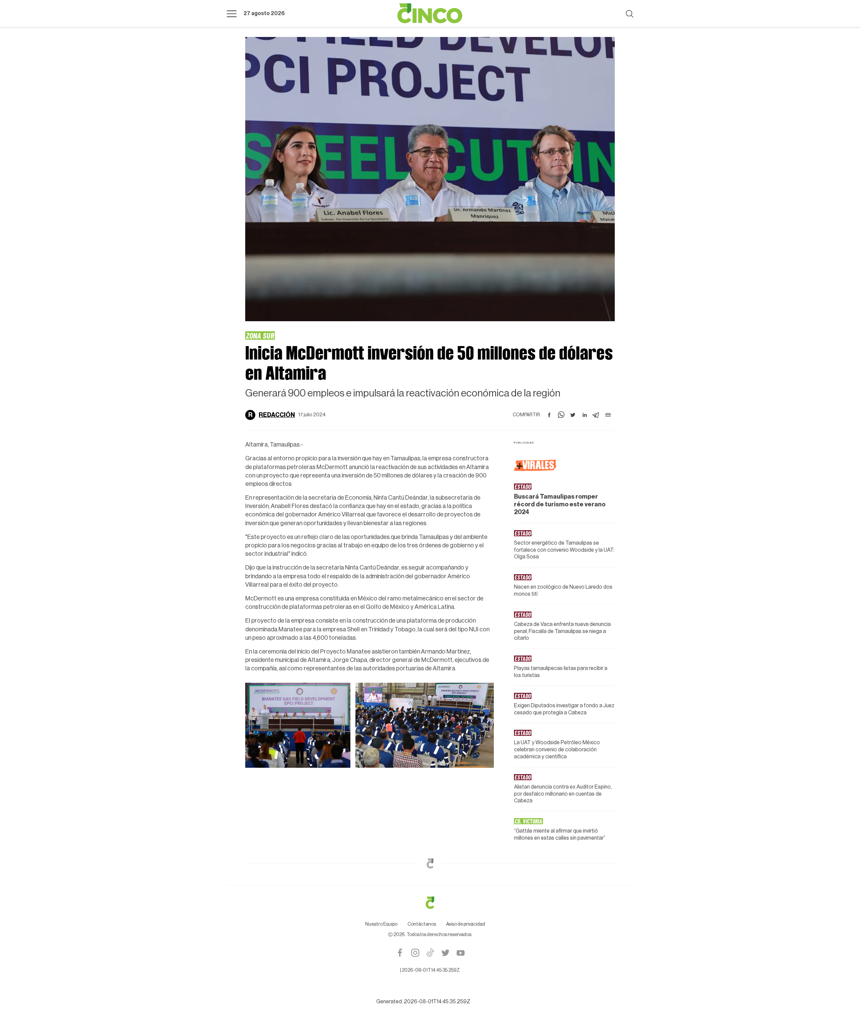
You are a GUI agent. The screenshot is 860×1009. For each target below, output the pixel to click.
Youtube (460, 953)
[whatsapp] (561, 415)
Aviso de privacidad (465, 924)
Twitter (445, 953)
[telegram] (596, 415)
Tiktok (430, 953)
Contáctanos (421, 924)
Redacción (277, 415)
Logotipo (430, 13)
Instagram (415, 953)
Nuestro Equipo (381, 924)
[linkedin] (584, 415)
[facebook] (549, 415)
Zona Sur (260, 335)
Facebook (400, 953)
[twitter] (573, 415)
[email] (608, 415)
